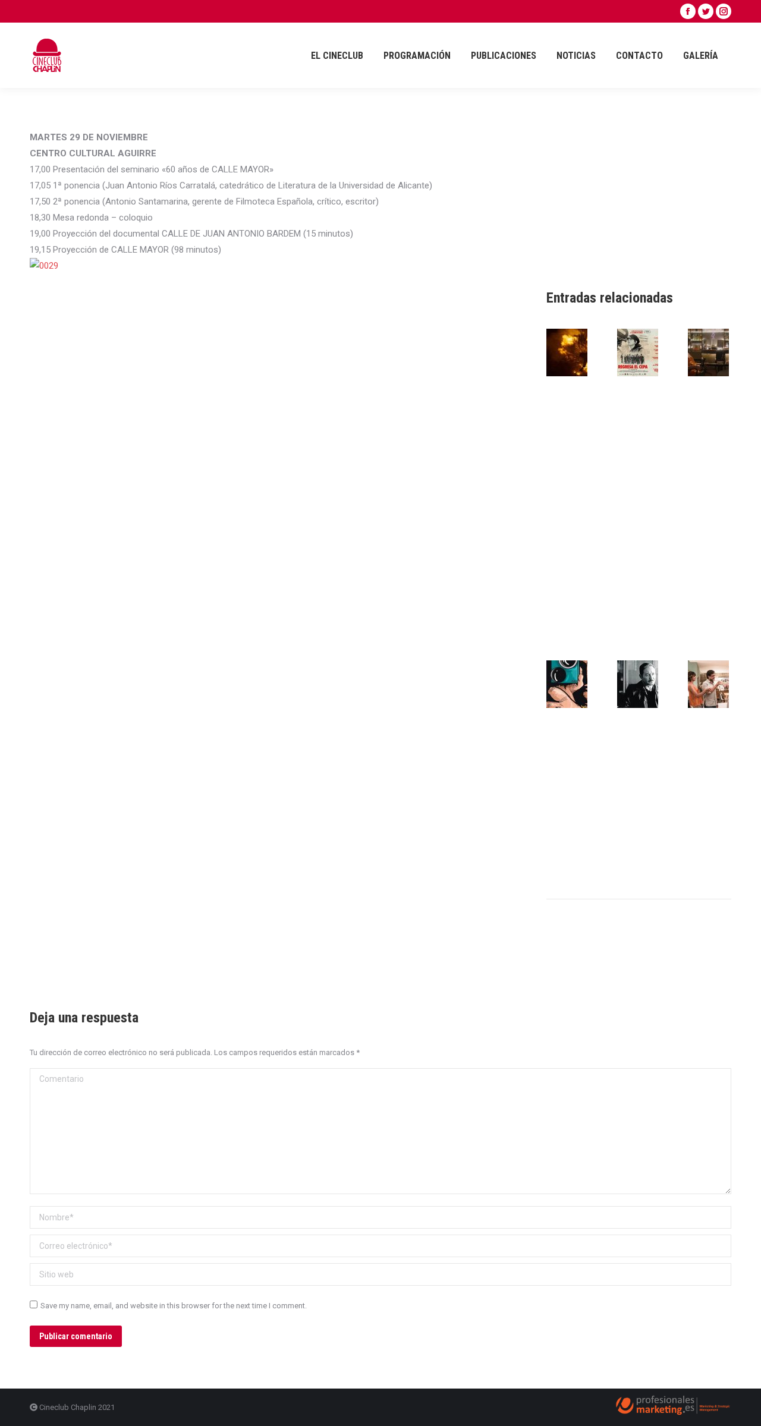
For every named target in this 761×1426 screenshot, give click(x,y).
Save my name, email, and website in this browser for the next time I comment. (173, 1305)
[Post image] (579, 352)
